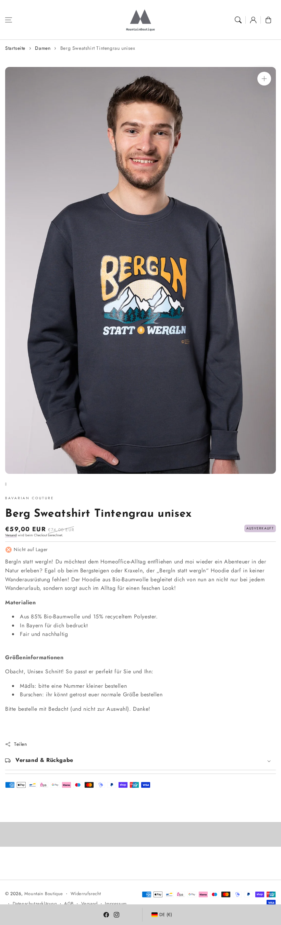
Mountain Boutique (43, 893)
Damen (42, 48)
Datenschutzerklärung (35, 903)
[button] (8, 19)
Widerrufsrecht (86, 893)
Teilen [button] (20, 744)
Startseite (15, 48)
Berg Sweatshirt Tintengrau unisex (97, 48)
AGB (69, 903)
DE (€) (165, 914)
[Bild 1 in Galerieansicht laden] (6, 484)
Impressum (115, 903)
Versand (11, 535)
